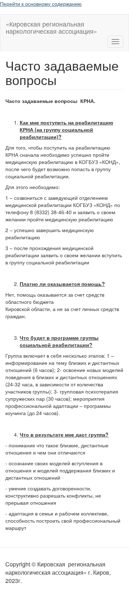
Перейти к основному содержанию (41, 3)
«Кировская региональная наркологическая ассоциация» (51, 26)
